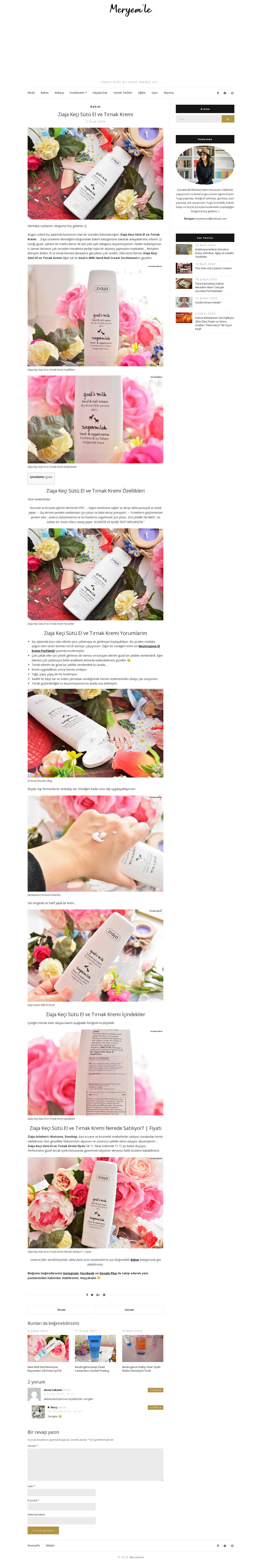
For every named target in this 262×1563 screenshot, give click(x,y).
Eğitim (142, 92)
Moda (31, 92)
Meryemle (137, 1557)
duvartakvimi (53, 1390)
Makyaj (59, 92)
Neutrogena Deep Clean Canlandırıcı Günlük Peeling (92, 1368)
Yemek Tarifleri (123, 92)
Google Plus (108, 1273)
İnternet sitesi (36, 1514)
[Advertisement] (131, 48)
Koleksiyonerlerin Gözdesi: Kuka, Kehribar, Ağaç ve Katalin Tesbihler (214, 253)
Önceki (61, 1309)
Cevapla (155, 1390)
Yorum (33, 1446)
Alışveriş (169, 92)
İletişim (50, 1545)
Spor (155, 92)
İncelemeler (77, 92)
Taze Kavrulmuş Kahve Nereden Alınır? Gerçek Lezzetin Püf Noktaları (209, 287)
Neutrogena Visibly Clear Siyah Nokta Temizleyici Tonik (141, 1368)
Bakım (45, 92)
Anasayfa (34, 1545)
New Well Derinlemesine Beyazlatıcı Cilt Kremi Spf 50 (44, 1368)
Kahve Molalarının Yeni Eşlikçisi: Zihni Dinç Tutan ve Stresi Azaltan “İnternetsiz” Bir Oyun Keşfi (214, 323)
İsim (31, 1486)
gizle (48, 477)
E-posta (33, 1500)
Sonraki (129, 1309)
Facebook (87, 1273)
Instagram (71, 1273)
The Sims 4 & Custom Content (213, 268)
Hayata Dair (100, 92)
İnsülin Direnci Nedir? (208, 302)
